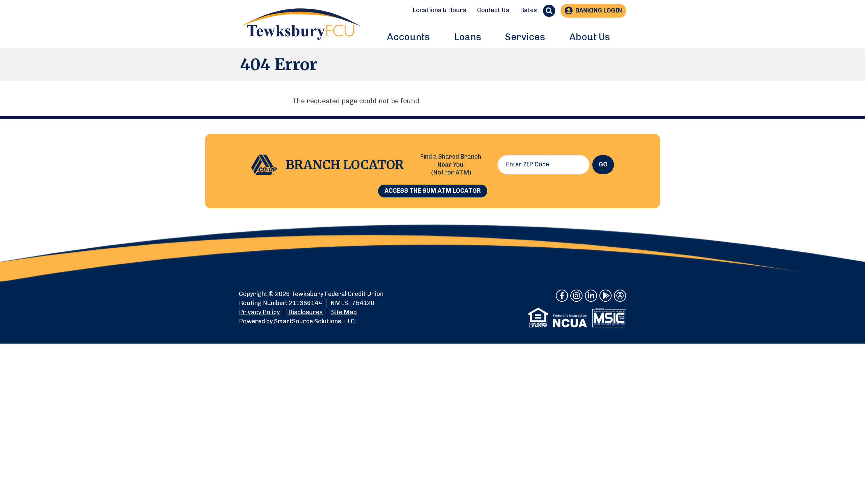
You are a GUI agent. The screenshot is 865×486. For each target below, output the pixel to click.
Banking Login (598, 10)
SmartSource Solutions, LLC (314, 321)
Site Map (344, 312)
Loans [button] (467, 37)
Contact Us (493, 10)
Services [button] (525, 37)
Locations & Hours (439, 10)
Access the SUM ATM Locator (433, 190)
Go (603, 164)
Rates (528, 10)
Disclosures (305, 312)
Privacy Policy (259, 312)
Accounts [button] (408, 37)
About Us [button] (589, 37)
